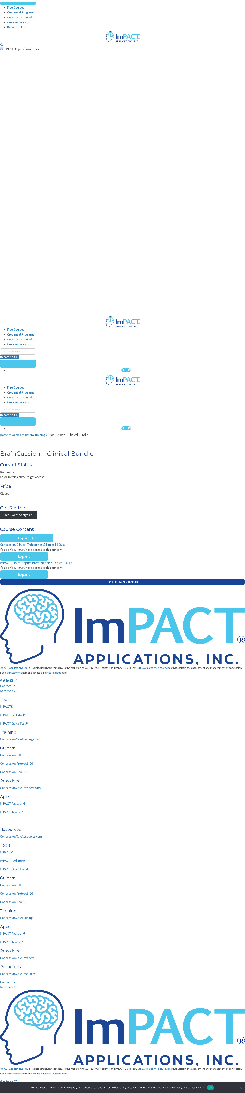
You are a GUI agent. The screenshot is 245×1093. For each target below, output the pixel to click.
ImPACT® (6, 706)
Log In (126, 370)
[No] (240, 1087)
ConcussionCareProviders (17, 958)
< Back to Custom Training (122, 582)
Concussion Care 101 (14, 772)
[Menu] (18, 3)
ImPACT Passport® (13, 803)
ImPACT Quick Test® (14, 723)
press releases (53, 672)
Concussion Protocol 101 (16, 763)
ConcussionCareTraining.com (19, 739)
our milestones (13, 672)
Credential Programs (20, 334)
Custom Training (18, 344)
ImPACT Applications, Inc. (14, 667)
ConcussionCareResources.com (21, 836)
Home (4, 435)
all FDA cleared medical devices (154, 667)
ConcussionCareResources (18, 974)
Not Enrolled (8, 472)
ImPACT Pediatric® (12, 715)
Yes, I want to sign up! (18, 515)
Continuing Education (21, 339)
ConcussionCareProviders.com (20, 788)
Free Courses (15, 329)
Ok (210, 1087)
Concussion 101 (10, 755)
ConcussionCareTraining (16, 918)
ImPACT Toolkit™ (11, 812)
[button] (1, 681)
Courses (15, 435)
